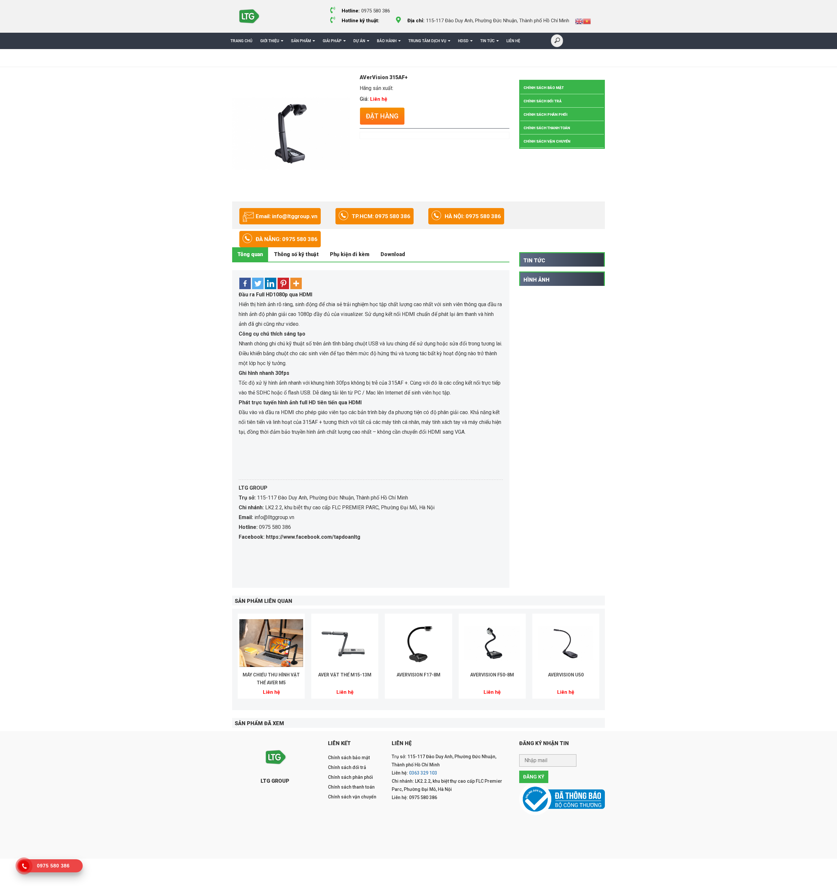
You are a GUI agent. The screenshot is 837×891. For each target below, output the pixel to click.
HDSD (463, 41)
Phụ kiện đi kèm (349, 254)
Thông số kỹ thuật (296, 254)
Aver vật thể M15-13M (344, 674)
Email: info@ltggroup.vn (286, 216)
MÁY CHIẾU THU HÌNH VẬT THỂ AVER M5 (271, 678)
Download (393, 254)
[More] (296, 283)
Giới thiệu (269, 41)
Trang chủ (241, 41)
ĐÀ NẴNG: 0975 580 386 (286, 239)
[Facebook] (245, 283)
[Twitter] (258, 283)
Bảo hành (387, 41)
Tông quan (250, 254)
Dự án (359, 41)
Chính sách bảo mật (543, 88)
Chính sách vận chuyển (546, 141)
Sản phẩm (301, 41)
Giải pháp (332, 41)
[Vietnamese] (587, 21)
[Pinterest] (283, 283)
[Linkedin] (270, 283)
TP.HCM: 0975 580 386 (381, 216)
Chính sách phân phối (545, 115)
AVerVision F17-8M (418, 674)
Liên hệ (513, 41)
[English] (579, 21)
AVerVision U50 (566, 674)
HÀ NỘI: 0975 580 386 (473, 216)
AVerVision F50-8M (492, 674)
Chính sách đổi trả (542, 101)
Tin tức (487, 41)
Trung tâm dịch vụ (427, 41)
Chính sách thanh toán (546, 128)
